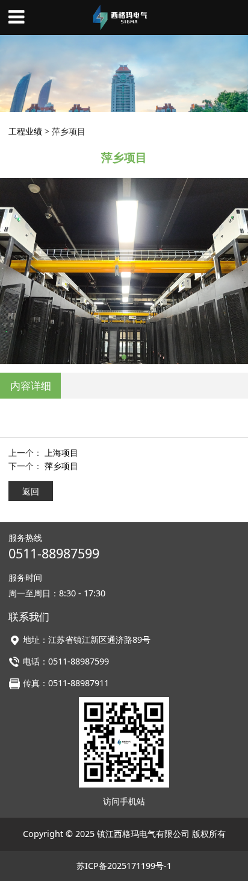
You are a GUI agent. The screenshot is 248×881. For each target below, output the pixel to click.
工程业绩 (25, 131)
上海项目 (61, 452)
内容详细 (30, 386)
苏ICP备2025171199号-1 (124, 865)
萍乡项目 (61, 466)
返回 (30, 491)
